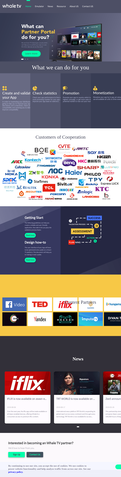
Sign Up (16, 454)
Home (28, 6)
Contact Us (35, 454)
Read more (30, 235)
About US (74, 6)
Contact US (87, 6)
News (50, 6)
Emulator (39, 6)
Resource (61, 6)
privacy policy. (15, 472)
